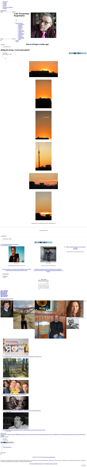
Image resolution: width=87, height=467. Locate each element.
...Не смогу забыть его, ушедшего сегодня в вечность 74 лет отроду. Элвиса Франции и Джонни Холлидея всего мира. (16, 270)
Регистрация (6, 273)
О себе (4, 6)
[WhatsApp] (82, 53)
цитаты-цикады (75, 434)
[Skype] (84, 53)
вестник (20, 32)
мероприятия (21, 38)
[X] (75, 53)
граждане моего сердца (34, 434)
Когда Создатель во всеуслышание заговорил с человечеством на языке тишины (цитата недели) (24, 430)
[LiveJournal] (78, 53)
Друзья (17, 40)
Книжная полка (19, 23)
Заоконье (5, 244)
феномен (20, 25)
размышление (21, 33)
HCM (17, 41)
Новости (5, 3)
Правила (5, 8)
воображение (21, 24)
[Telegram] (85, 53)
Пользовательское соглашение (50, 463)
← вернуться (3, 236)
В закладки (5, 1)
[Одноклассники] (71, 53)
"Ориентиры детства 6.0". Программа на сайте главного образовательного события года (22, 356)
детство (20, 28)
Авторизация (3, 10)
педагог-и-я (50, 434)
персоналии (21, 34)
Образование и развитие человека (8, 434)
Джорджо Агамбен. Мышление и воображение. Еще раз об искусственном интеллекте (22, 410)
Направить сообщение (8, 7)
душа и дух (20, 30)
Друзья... (5, 5)
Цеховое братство (24, 434)
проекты (20, 27)
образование (21, 36)
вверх (84, 465)
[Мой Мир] (73, 53)
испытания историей (43, 434)
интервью (20, 26)
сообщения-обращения (66, 434)
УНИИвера (18, 434)
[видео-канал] (1, 41)
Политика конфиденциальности (37, 463)
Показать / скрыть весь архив (7, 298)
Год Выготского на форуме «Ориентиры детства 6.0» (14, 394)
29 (46, 287)
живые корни (21, 31)
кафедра (20, 35)
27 (43, 287)
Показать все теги (4, 436)
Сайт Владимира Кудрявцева (48, 457)
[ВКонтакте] (69, 53)
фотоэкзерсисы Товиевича (13, 244)
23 (48, 286)
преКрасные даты (57, 434)
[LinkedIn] (77, 53)
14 (45, 285)
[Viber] (80, 53)
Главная (4, 2)
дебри (19, 39)
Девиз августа (6, 378)
